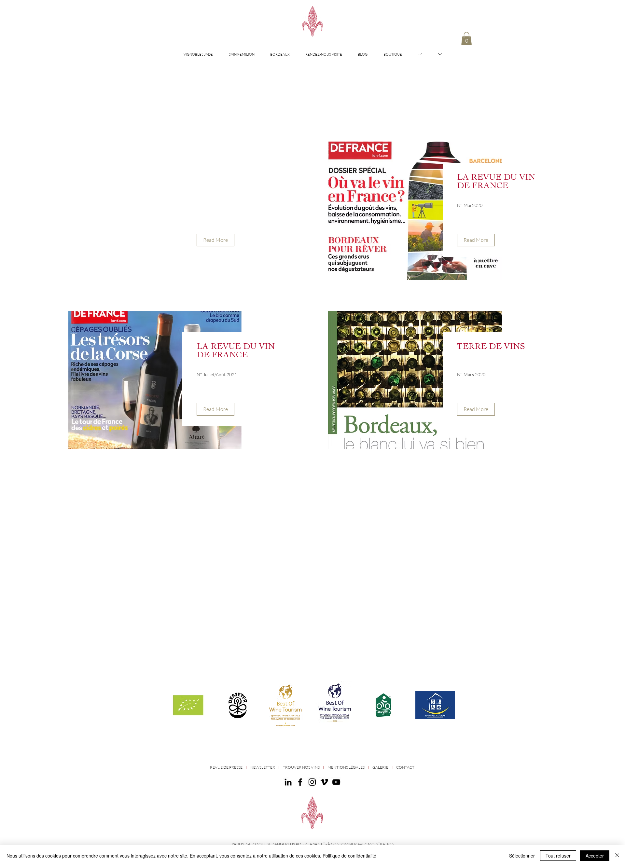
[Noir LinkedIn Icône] (288, 782)
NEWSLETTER (262, 767)
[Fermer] (617, 855)
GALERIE (380, 767)
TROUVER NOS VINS (301, 767)
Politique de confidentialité (349, 855)
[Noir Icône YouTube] (336, 782)
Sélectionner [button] (522, 855)
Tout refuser (558, 855)
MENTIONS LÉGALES (346, 767)
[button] (466, 38)
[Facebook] (300, 782)
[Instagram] (312, 782)
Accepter (595, 855)
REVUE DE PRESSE (226, 767)
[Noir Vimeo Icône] (324, 782)
